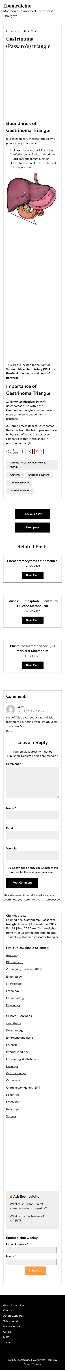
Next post (32, 527)
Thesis (6, 1342)
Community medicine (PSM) (24, 970)
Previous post (32, 514)
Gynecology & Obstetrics (22, 1059)
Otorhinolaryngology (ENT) (23, 1088)
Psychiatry (13, 1102)
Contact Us (9, 1310)
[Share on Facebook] (23, 451)
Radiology (12, 1109)
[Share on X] (30, 451)
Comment (13, 764)
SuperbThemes (32, 1364)
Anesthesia (13, 1023)
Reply (9, 731)
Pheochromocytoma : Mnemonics (32, 561)
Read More (32, 575)
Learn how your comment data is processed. (32, 900)
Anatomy (15, 474)
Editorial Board (11, 1326)
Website (12, 849)
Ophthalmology (16, 1073)
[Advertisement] (32, 85)
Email (11, 828)
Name (11, 808)
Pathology (12, 991)
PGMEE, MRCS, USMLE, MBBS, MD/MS (28, 465)
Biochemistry (14, 962)
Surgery (11, 1116)
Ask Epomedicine (26, 1196)
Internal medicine (20, 490)
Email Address (17, 1244)
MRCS (6, 1337)
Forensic (11, 1045)
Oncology (12, 1066)
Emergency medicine (19, 1038)
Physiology (13, 1005)
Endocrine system (38, 474)
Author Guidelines (13, 1316)
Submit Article (11, 1321)
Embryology (14, 977)
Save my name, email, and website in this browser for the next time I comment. (34, 870)
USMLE (7, 1332)
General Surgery (19, 482)
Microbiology (14, 984)
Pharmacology (15, 998)
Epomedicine (17, 6)
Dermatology (14, 1031)
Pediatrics (12, 1095)
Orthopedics (14, 1081)
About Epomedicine (14, 1305)
